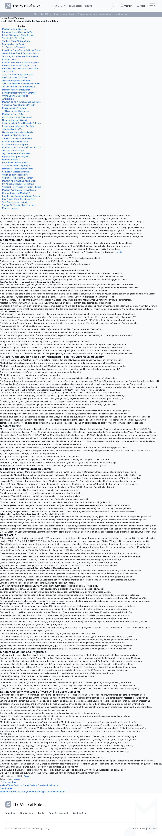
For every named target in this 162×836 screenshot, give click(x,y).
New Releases (121, 14)
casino (17, 779)
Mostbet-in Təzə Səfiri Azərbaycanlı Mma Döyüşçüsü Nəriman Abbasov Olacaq (17, 117)
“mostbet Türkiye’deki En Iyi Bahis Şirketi (21, 187)
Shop (36, 14)
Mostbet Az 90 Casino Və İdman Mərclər (21, 147)
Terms (135, 828)
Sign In (152, 6)
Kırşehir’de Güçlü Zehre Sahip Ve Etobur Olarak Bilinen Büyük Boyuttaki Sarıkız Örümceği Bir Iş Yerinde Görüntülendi (21, 53)
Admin (26, 776)
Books (72, 14)
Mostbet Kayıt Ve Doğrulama (16, 89)
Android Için (8, 99)
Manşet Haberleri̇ (10, 208)
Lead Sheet (46, 14)
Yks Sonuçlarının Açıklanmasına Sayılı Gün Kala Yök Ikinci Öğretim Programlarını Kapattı (17, 77)
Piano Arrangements (87, 14)
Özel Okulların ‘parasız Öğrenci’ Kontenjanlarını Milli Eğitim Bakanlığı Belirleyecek (16, 153)
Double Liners (60, 14)
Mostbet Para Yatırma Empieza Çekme (20, 62)
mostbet (119, 252)
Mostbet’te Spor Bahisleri (14, 29)
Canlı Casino (8, 71)
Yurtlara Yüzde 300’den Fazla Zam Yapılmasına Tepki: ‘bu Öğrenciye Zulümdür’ (16, 44)
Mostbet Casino (9, 59)
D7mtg (46, 828)
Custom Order (105, 14)
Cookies (153, 828)
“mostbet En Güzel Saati (13, 38)
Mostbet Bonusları (11, 159)
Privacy (143, 828)
